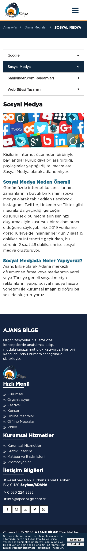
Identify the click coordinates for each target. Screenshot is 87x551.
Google (14, 55)
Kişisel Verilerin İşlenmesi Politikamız (26, 548)
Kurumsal (15, 394)
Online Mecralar (35, 27)
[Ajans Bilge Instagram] (16, 510)
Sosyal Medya (19, 67)
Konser (13, 410)
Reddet (75, 544)
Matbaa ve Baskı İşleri (26, 456)
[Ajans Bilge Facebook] (7, 510)
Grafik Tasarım (19, 451)
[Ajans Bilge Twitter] (34, 510)
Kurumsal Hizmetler (24, 445)
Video (12, 427)
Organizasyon (18, 399)
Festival (14, 405)
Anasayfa (10, 27)
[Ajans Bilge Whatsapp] (43, 510)
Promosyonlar (19, 462)
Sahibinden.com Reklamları (31, 78)
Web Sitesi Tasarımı (24, 89)
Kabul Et (75, 540)
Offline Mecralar (21, 421)
